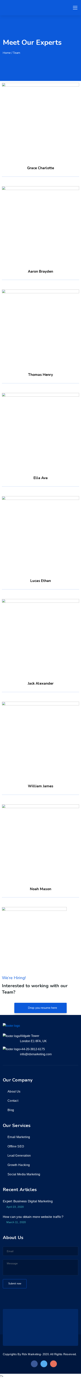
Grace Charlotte (40, 117)
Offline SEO (16, 1146)
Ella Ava (41, 427)
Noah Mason (40, 838)
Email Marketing (19, 1137)
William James (40, 735)
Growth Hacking (19, 1165)
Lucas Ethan (40, 530)
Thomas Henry (40, 324)
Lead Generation (19, 1155)
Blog (11, 1110)
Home (7, 53)
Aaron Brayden (40, 220)
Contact (13, 1100)
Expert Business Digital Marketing (28, 1201)
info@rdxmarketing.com (36, 1054)
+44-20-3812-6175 (32, 1049)
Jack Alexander (40, 633)
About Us (14, 1091)
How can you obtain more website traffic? (33, 1217)
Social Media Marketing (24, 1174)
